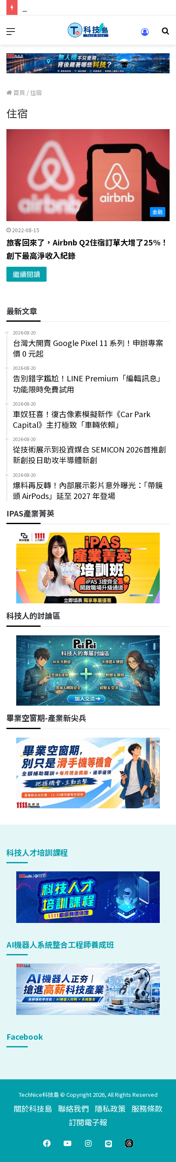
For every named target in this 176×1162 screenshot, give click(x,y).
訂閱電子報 (88, 1121)
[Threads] (129, 1143)
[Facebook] (47, 1143)
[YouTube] (67, 1143)
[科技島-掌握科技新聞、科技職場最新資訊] (88, 30)
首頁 (18, 92)
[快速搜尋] (165, 33)
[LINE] (108, 1143)
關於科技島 (33, 1108)
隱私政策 (110, 1108)
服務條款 (147, 1108)
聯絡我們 (73, 1108)
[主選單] (10, 33)
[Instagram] (88, 1143)
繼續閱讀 (26, 274)
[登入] (144, 34)
